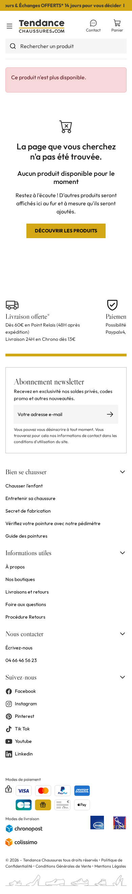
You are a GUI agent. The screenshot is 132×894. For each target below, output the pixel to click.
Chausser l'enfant (24, 486)
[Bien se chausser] (122, 472)
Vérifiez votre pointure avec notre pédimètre (53, 523)
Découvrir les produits (66, 231)
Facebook (25, 691)
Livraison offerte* (27, 316)
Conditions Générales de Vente (63, 866)
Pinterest (24, 716)
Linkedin (24, 754)
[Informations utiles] (122, 553)
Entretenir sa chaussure (30, 498)
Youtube (23, 741)
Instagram (26, 704)
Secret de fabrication (28, 511)
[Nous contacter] (122, 634)
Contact (93, 30)
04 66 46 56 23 (21, 660)
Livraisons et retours (27, 592)
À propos (15, 567)
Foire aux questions (25, 604)
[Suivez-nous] (122, 677)
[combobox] (66, 46)
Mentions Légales (110, 866)
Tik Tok (22, 729)
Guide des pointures (26, 536)
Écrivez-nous (18, 648)
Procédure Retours (25, 617)
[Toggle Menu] (9, 26)
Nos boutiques (20, 579)
